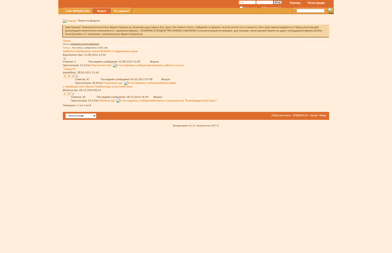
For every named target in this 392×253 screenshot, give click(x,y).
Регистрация (316, 3)
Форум (101, 11)
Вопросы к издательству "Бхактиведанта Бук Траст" (185, 100)
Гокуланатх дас (113, 83)
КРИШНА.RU (300, 115)
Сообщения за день (75, 46)
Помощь (295, 3)
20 (84, 97)
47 (88, 79)
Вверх (323, 115)
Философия (168, 83)
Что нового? (121, 11)
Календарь (107, 46)
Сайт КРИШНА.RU (78, 11)
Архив (314, 115)
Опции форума (124, 46)
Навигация (144, 46)
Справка (94, 46)
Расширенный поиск (317, 46)
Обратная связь (281, 115)
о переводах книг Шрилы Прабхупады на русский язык (97, 86)
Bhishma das (70, 90)
